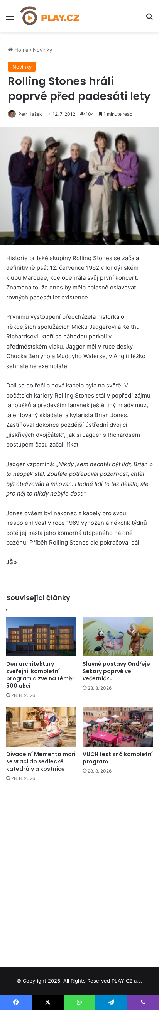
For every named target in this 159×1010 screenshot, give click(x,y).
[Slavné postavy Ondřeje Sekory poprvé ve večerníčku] (118, 637)
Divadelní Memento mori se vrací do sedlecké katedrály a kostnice (41, 761)
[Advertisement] (79, 875)
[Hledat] (149, 19)
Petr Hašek (30, 114)
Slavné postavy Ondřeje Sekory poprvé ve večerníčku (116, 671)
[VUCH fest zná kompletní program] (118, 727)
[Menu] (10, 19)
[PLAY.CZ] (50, 16)
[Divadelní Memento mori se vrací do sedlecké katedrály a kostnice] (41, 727)
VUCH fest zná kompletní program (118, 757)
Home (21, 50)
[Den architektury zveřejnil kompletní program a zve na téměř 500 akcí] (41, 637)
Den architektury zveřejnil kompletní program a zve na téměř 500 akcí (40, 675)
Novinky (42, 50)
